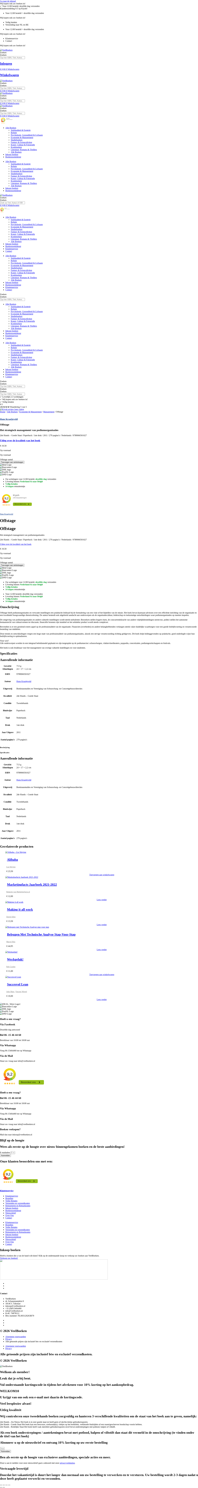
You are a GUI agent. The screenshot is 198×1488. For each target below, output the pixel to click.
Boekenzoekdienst (13, 157)
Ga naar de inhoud (8, 1)
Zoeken (3, 52)
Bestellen (9, 1198)
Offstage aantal (6, 459)
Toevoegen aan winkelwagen (12, 462)
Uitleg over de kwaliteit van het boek (20, 440)
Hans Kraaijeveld (9, 419)
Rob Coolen (10, 967)
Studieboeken (16, 140)
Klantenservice (11, 249)
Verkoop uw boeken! (9, 1258)
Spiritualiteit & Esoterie (21, 130)
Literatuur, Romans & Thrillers (24, 149)
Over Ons (9, 1215)
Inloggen (6, 63)
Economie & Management (22, 137)
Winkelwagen (9, 75)
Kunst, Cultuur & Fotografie (23, 145)
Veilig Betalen (11, 1201)
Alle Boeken (10, 128)
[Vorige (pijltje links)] (1, 1487)
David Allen (10, 917)
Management (48, 412)
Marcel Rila (10, 942)
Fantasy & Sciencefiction (21, 142)
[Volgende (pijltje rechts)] (4, 1487)
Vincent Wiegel (21, 992)
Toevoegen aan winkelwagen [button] (101, 875)
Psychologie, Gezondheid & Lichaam (27, 135)
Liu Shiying (10, 867)
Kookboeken (16, 147)
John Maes (10, 992)
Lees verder (102, 900)
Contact (8, 251)
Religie (14, 132)
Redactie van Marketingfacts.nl (18, 892)
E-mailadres (5, 1152)
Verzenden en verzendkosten (17, 1203)
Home (2, 412)
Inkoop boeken (11, 154)
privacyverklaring (67, 1463)
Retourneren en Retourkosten (17, 1206)
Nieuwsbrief (10, 1213)
